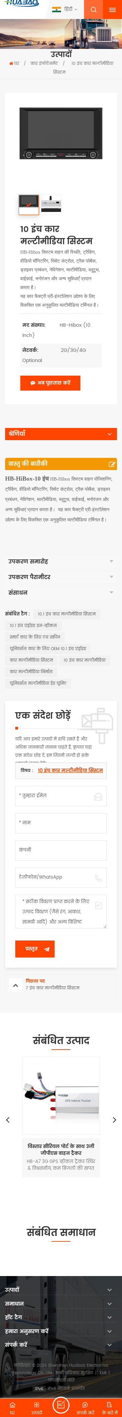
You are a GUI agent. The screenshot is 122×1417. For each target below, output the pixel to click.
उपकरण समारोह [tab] (28, 561)
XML (103, 1373)
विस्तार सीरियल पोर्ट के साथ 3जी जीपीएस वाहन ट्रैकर (61, 1150)
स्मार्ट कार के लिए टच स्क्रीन (35, 637)
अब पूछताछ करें (53, 383)
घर (16, 63)
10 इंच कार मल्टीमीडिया (84, 660)
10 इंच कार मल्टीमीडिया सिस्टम (70, 770)
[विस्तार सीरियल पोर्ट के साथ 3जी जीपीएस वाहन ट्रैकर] (61, 1096)
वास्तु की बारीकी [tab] (27, 464)
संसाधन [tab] (17, 593)
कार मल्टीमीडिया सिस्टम (31, 660)
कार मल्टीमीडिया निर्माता (31, 672)
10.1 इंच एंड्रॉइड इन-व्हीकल (33, 626)
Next (114, 1119)
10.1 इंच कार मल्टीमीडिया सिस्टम (67, 614)
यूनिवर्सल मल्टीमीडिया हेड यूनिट (38, 683)
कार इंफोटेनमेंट (44, 63)
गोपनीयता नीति (61, 1380)
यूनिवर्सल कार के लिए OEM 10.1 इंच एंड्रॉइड (48, 649)
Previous (7, 1119)
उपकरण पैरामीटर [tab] (29, 577)
